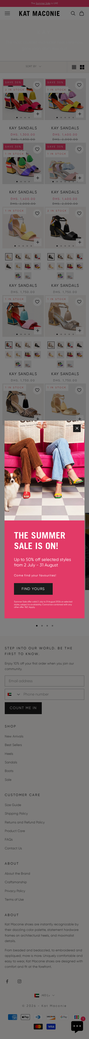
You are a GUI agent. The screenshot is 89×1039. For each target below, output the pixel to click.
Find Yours (33, 589)
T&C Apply (29, 607)
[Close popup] (77, 428)
